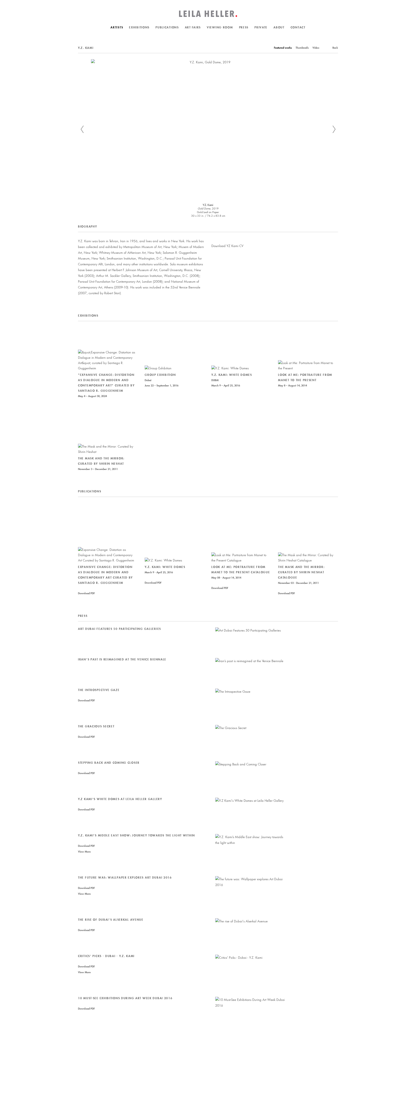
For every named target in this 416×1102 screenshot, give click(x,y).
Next (334, 129)
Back (335, 47)
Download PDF (86, 593)
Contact (298, 27)
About (279, 27)
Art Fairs (193, 27)
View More (84, 851)
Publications (167, 27)
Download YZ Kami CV (227, 246)
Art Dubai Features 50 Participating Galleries (119, 629)
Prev (82, 129)
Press (244, 27)
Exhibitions (139, 27)
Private (260, 27)
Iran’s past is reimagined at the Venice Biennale (122, 659)
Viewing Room (220, 27)
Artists (116, 27)
